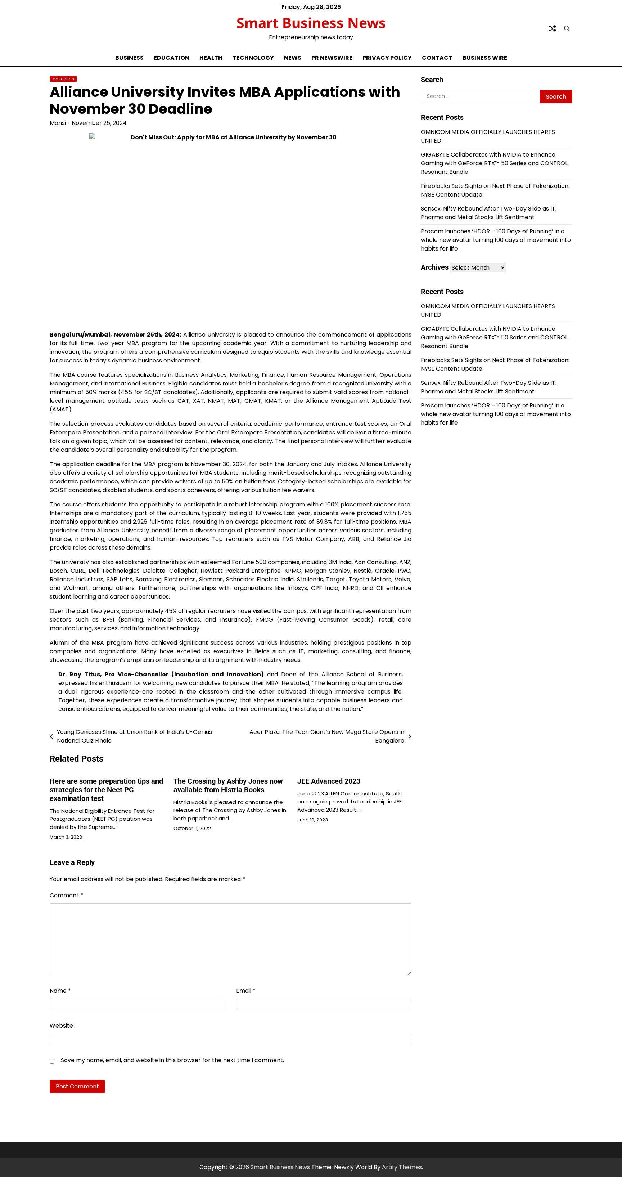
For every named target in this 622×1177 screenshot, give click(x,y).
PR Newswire (331, 58)
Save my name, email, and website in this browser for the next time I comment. (172, 1060)
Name (60, 991)
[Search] (567, 28)
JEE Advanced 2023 (328, 781)
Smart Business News (311, 22)
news (292, 58)
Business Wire (485, 58)
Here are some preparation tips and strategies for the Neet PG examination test (106, 790)
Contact (437, 58)
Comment (66, 895)
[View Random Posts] (552, 28)
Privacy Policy (387, 58)
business (129, 58)
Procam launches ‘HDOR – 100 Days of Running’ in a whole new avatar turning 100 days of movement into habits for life (496, 240)
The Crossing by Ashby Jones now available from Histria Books (228, 785)
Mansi (58, 123)
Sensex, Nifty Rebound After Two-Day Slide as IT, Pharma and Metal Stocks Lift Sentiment (488, 212)
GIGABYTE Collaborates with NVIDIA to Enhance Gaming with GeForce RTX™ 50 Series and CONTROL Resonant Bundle (494, 163)
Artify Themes (402, 1167)
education (171, 58)
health (210, 58)
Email (246, 991)
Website (61, 1026)
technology (253, 58)
